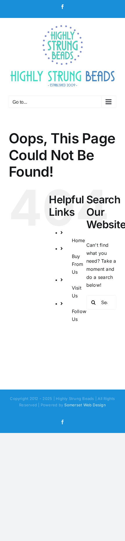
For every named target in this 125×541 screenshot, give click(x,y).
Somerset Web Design (85, 405)
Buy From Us (77, 264)
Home (78, 240)
